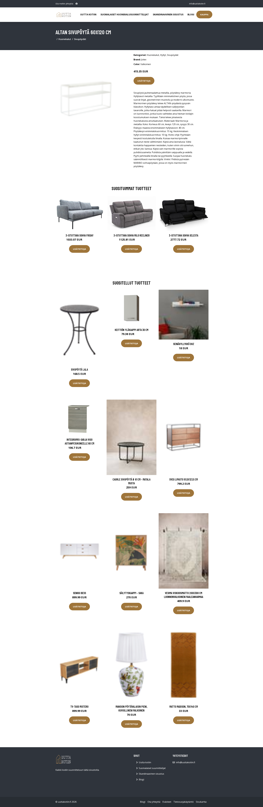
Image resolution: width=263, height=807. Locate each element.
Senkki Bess (79, 593)
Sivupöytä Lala (79, 369)
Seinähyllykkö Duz (183, 344)
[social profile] (77, 3)
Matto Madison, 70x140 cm (183, 706)
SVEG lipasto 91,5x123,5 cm (183, 479)
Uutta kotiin (88, 14)
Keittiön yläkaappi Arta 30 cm (131, 329)
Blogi (191, 14)
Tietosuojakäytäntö (183, 801)
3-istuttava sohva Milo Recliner (132, 235)
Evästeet (166, 801)
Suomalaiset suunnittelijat (152, 768)
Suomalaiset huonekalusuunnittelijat (125, 14)
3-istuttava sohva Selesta (183, 235)
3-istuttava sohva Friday (79, 235)
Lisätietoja (144, 80)
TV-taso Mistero (79, 706)
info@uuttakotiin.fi (197, 3)
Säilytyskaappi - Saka (131, 593)
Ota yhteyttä (154, 801)
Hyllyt (163, 55)
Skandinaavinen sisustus (168, 14)
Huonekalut (64, 39)
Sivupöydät (80, 39)
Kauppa (204, 14)
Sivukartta (201, 801)
